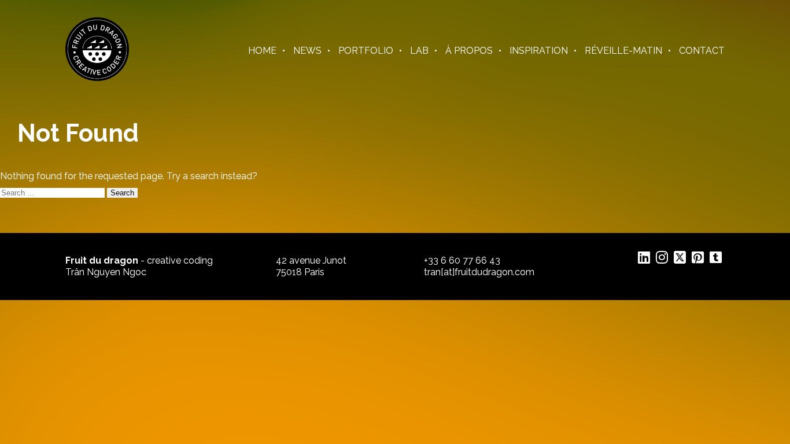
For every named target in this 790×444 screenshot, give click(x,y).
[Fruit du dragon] (97, 77)
